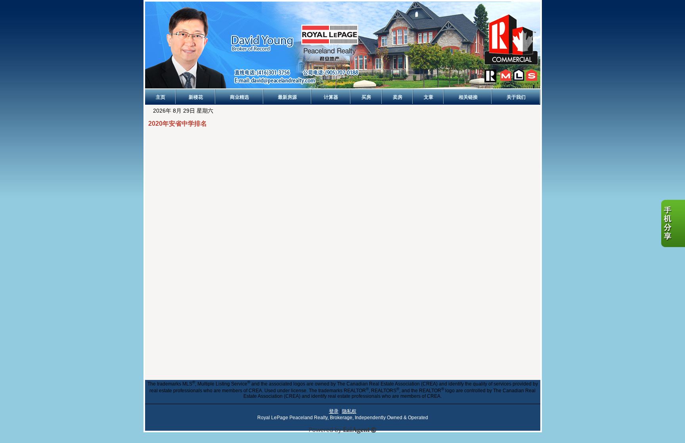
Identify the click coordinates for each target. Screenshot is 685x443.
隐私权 (349, 411)
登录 (334, 411)
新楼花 (196, 97)
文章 (428, 97)
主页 (160, 97)
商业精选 (239, 97)
